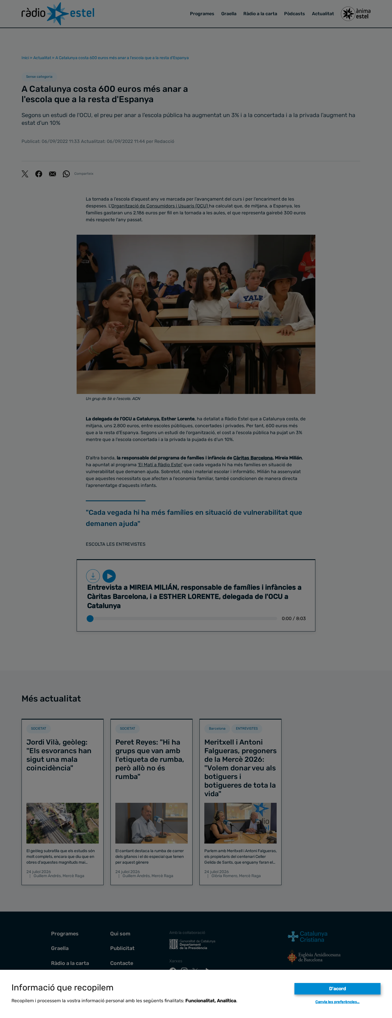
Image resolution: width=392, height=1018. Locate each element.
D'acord (337, 988)
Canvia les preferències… (337, 1002)
